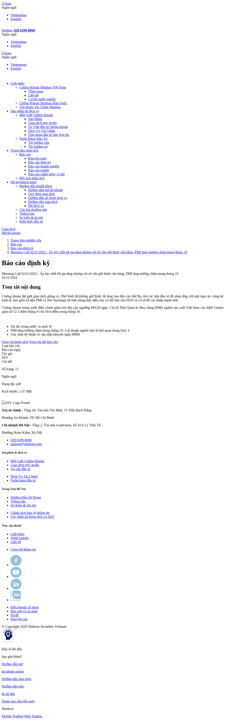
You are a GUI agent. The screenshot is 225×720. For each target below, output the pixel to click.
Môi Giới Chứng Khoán (27, 461)
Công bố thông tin (23, 549)
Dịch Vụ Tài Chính (41, 131)
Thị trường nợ (37, 146)
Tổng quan (35, 91)
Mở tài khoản (11, 233)
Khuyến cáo (19, 619)
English (16, 19)
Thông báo (18, 501)
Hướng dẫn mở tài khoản (45, 190)
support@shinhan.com (26, 444)
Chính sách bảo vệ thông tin (30, 513)
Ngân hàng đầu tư (23, 480)
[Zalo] (16, 600)
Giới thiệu (17, 534)
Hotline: (18, 30)
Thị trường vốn (38, 142)
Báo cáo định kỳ (39, 162)
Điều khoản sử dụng (25, 607)
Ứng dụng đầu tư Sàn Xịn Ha (48, 135)
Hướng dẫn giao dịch (43, 202)
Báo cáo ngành (38, 170)
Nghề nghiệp (20, 538)
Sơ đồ (15, 615)
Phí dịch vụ (36, 206)
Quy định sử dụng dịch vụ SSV (32, 517)
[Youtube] (16, 576)
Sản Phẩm (35, 119)
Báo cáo (16, 244)
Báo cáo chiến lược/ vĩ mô (46, 174)
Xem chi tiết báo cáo (43, 342)
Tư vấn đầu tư (20, 469)
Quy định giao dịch (41, 194)
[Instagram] (16, 588)
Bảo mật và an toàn (24, 611)
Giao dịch (8, 229)
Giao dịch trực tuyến (42, 123)
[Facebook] (16, 565)
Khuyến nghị (37, 158)
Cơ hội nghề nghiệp (42, 99)
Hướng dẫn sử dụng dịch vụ (47, 198)
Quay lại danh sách (15, 342)
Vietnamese (19, 15)
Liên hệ (33, 95)
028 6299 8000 (21, 440)
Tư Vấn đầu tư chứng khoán (48, 127)
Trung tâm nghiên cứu (26, 240)
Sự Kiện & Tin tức (23, 505)
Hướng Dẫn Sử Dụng (26, 497)
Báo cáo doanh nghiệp (43, 166)
